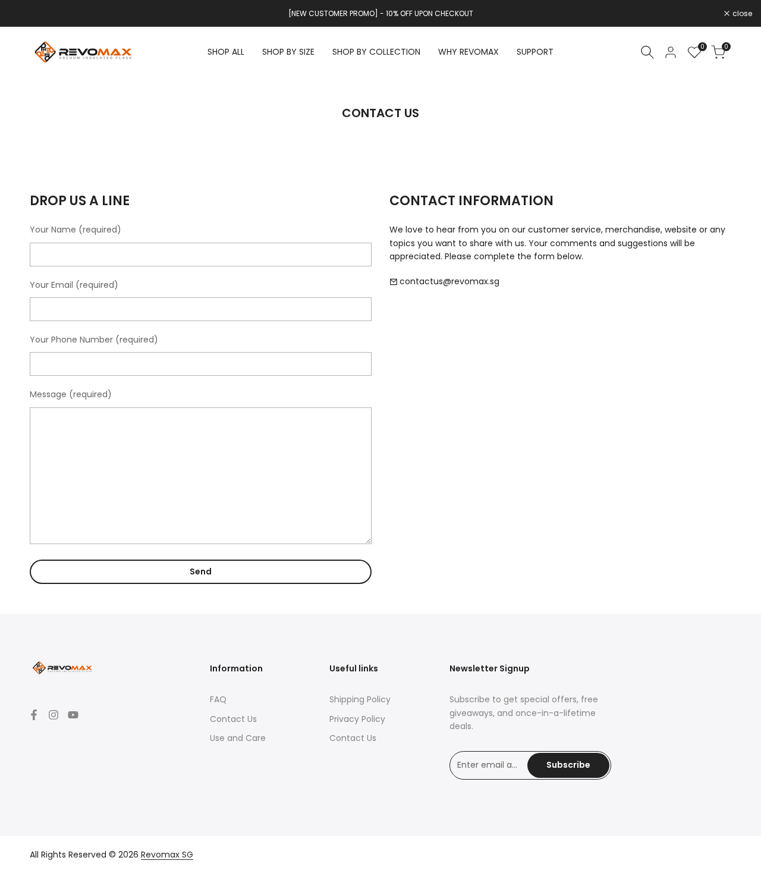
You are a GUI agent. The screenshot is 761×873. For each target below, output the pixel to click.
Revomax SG (167, 855)
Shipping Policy (360, 699)
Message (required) (71, 394)
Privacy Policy (357, 719)
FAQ (218, 699)
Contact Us (233, 719)
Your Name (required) (75, 229)
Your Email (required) (74, 285)
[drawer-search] (647, 52)
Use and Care (238, 738)
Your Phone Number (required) (94, 340)
